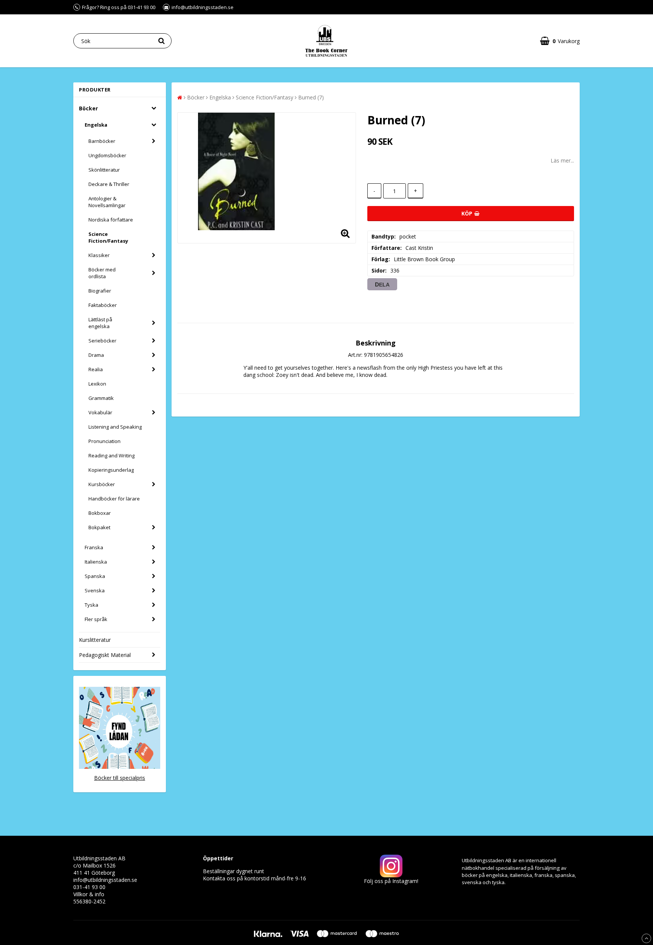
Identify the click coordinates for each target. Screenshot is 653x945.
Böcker (88, 108)
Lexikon (97, 383)
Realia (95, 369)
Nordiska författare (110, 219)
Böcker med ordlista (102, 273)
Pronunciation (104, 441)
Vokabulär (100, 412)
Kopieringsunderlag (111, 469)
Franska (94, 547)
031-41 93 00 (89, 887)
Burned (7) (311, 97)
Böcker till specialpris (119, 777)
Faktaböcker (102, 305)
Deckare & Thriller (108, 184)
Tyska (91, 604)
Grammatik (101, 398)
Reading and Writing (111, 455)
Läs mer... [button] (562, 160)
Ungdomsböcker (107, 155)
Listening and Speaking (115, 426)
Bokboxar (99, 513)
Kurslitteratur (95, 639)
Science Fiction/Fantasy (108, 237)
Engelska (96, 124)
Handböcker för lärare (114, 498)
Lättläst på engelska (100, 323)
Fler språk (96, 619)
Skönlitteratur (104, 169)
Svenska (95, 590)
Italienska (96, 561)
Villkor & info (88, 894)
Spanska (95, 576)
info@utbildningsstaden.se (105, 879)
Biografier (99, 290)
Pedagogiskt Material (105, 654)
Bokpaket (99, 527)
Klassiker (99, 255)
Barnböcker (101, 141)
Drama (96, 355)
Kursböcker (101, 484)
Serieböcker (102, 340)
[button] (560, 41)
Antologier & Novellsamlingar (106, 202)
